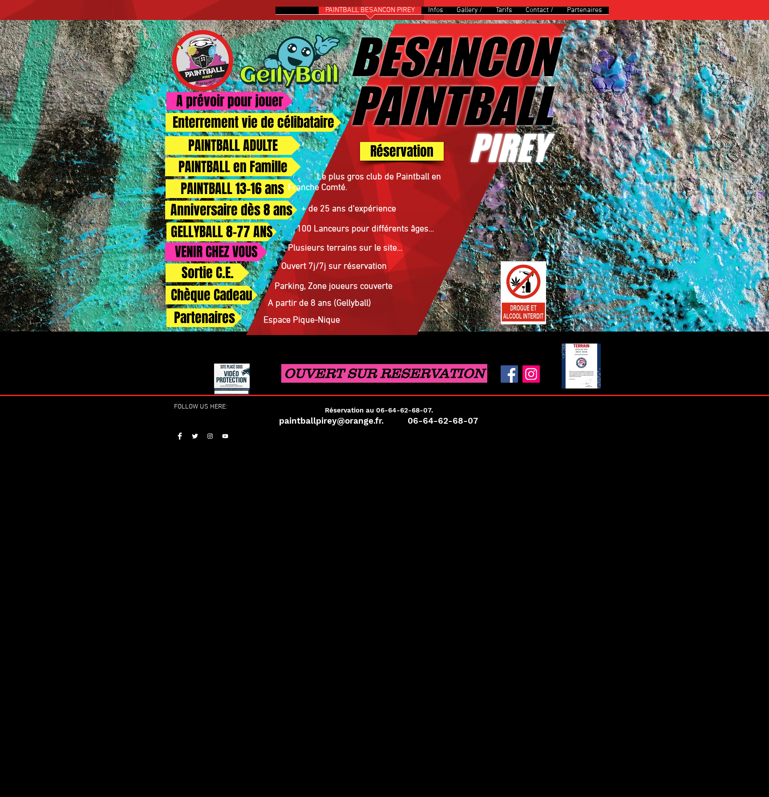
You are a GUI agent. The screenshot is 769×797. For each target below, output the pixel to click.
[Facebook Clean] (179, 436)
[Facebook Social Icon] (509, 374)
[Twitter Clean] (194, 436)
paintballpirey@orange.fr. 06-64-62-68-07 (378, 421)
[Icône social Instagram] (531, 374)
